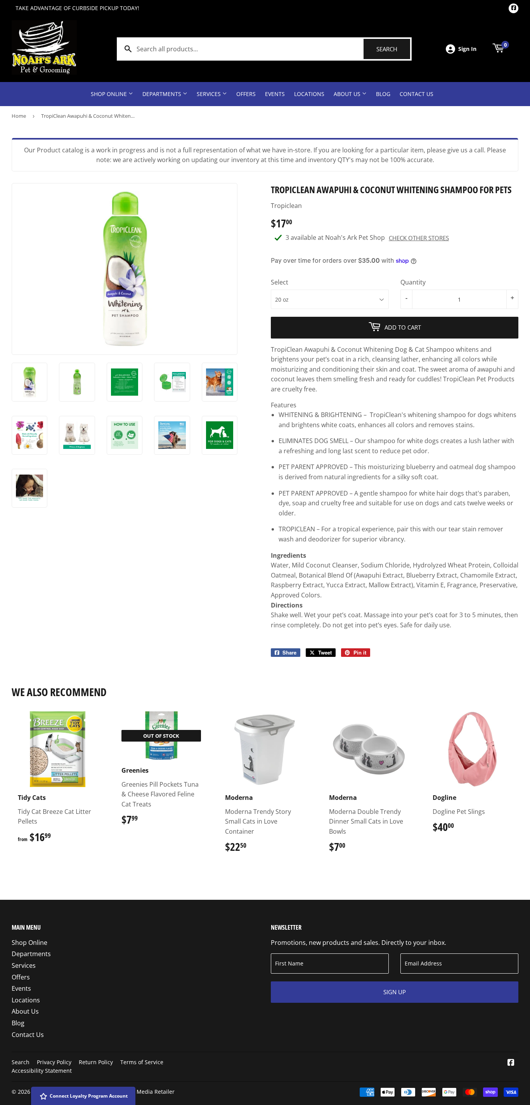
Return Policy (96, 1062)
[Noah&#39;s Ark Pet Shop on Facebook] (510, 1063)
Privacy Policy (54, 1062)
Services (209, 94)
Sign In (467, 48)
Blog (383, 94)
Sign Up (394, 992)
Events (275, 94)
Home (19, 115)
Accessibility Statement (42, 1070)
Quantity (413, 282)
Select (279, 282)
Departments (162, 94)
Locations (309, 94)
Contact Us (416, 94)
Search (393, 49)
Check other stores (419, 238)
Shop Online (109, 94)
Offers (246, 94)
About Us (348, 94)
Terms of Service (141, 1062)
